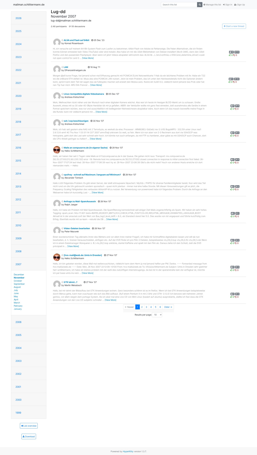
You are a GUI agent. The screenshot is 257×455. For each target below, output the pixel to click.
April (16, 299)
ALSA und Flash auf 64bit (76, 40)
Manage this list (213, 4)
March (17, 302)
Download (30, 436)
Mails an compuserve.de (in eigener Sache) (85, 147)
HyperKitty (128, 451)
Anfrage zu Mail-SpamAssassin (79, 201)
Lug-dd (58, 11)
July (16, 290)
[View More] (88, 58)
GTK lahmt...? (70, 282)
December (19, 274)
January (18, 309)
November (19, 277)
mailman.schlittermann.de (28, 4)
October (18, 280)
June (16, 293)
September (19, 284)
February (18, 305)
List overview (29, 425)
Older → (168, 307)
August (17, 287)
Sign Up (241, 4)
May (16, 296)
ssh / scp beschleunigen (75, 121)
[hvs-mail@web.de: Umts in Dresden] (82, 255)
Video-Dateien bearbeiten (76, 228)
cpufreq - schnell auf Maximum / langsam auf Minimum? (92, 174)
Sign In (228, 4)
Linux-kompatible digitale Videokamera (83, 94)
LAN (65, 67)
